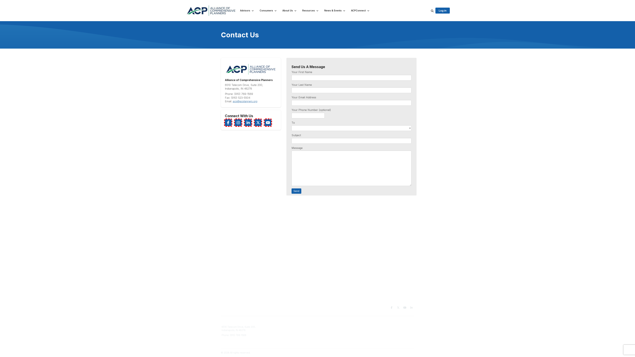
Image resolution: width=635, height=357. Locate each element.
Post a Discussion (329, 333)
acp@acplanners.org (245, 101)
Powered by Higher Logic (400, 352)
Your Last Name (302, 84)
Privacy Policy (376, 326)
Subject (296, 135)
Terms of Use (375, 330)
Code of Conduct (377, 333)
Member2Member (329, 326)
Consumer (276, 330)
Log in (442, 10)
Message (297, 148)
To (293, 122)
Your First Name (302, 72)
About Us (276, 333)
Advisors (276, 326)
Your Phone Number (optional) (311, 110)
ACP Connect (278, 339)
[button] (247, 11)
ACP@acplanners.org (233, 339)
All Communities (327, 330)
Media (274, 336)
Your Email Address (304, 97)
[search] (428, 10)
